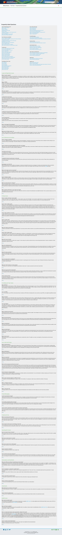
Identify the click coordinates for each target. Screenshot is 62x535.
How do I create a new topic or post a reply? (8, 48)
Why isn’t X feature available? (34, 63)
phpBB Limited (28, 501)
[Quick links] (58, 6)
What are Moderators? (33, 28)
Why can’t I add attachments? (6, 54)
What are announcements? (5, 66)
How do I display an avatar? (6, 43)
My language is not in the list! (6, 41)
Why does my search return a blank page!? (36, 47)
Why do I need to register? (5, 27)
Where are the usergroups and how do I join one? (36, 30)
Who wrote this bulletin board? (34, 62)
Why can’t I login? (4, 31)
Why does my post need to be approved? (8, 58)
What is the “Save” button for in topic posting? (8, 57)
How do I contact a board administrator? (35, 65)
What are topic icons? (5, 69)
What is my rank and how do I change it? (7, 44)
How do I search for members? (34, 48)
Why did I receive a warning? (6, 55)
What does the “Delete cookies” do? (7, 34)
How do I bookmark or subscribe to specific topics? (37, 53)
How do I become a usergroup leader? (35, 31)
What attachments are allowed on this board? (36, 58)
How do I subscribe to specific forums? (35, 54)
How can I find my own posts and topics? (35, 49)
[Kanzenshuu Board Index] (11, 1)
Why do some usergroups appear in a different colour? (37, 32)
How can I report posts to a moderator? (7, 56)
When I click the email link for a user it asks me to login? (10, 45)
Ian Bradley (30, 531)
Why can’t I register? (5, 29)
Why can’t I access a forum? (6, 53)
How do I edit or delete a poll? (6, 52)
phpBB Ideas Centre (44, 507)
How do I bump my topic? (5, 59)
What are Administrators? (33, 27)
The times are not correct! (5, 39)
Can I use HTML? (4, 63)
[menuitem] (56, 2)
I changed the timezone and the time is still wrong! (9, 40)
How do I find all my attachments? (34, 59)
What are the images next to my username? (8, 42)
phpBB (46, 166)
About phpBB (15, 502)
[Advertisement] (31, 15)
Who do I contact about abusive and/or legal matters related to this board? (40, 64)
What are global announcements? (6, 65)
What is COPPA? (4, 28)
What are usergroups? (33, 29)
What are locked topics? (5, 68)
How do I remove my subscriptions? (35, 55)
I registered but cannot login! (6, 30)
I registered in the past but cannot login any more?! (9, 32)
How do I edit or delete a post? (6, 49)
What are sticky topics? (5, 67)
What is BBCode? (4, 62)
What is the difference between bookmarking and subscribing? (39, 52)
